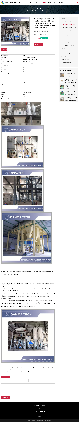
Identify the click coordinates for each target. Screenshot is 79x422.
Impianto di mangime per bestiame (68, 27)
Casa (31, 2)
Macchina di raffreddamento (67, 53)
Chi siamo (37, 2)
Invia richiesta (38, 44)
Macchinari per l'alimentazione (67, 42)
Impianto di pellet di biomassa (67, 32)
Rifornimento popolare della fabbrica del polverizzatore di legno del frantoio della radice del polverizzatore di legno (71, 81)
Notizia (49, 2)
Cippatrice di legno (65, 59)
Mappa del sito (51, 408)
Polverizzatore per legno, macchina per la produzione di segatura (70, 87)
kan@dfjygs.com (48, 420)
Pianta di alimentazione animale (67, 65)
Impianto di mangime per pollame (40, 10)
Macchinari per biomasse (66, 56)
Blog (55, 2)
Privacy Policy (59, 408)
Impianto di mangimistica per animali (69, 21)
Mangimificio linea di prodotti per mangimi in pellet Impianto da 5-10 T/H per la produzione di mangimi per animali (29, 371)
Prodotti (43, 2)
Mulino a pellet (64, 48)
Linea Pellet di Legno (65, 39)
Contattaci (61, 2)
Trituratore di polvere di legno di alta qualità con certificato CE (70, 75)
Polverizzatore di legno (66, 62)
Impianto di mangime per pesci (67, 30)
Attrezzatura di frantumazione (67, 51)
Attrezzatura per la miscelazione (67, 45)
